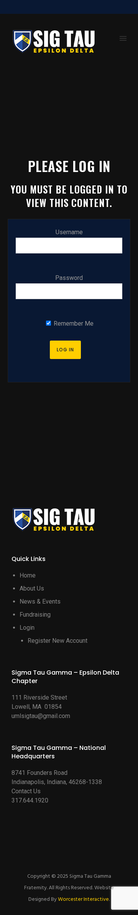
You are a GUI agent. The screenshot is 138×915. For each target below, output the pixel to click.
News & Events (40, 601)
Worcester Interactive (83, 899)
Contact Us (26, 791)
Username (69, 232)
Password (69, 277)
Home (28, 575)
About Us (32, 588)
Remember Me (73, 323)
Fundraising (35, 614)
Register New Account (57, 640)
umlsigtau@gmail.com (41, 716)
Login (27, 627)
